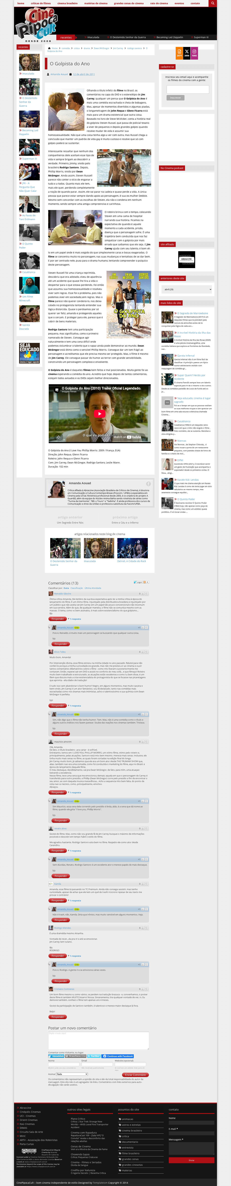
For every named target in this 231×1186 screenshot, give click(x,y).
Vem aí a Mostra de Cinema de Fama (89, 1149)
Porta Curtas (27, 1144)
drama (87, 48)
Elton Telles (60, 651)
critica (77, 48)
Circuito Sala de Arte (31, 1131)
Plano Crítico (78, 1118)
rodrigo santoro (134, 48)
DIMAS (23, 1127)
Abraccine (25, 1107)
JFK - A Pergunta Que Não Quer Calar (28, 186)
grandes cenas (130, 1159)
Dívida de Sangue (79, 1165)
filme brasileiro (130, 1153)
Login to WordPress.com (75, 1056)
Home (55, 48)
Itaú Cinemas (27, 1124)
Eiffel (180, 460)
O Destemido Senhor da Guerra (98, 37)
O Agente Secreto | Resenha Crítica (88, 1173)
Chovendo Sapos (80, 1154)
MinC (23, 1136)
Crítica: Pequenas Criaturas (84, 1157)
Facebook (148, 484)
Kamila (57, 883)
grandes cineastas (132, 1164)
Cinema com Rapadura (84, 1132)
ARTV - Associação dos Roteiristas (38, 1140)
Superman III (172, 37)
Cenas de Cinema (81, 1146)
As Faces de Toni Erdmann (27, 217)
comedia (66, 48)
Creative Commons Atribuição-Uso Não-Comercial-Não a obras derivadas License (37, 1158)
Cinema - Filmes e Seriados (86, 1162)
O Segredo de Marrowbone (192, 313)
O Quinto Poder (26, 245)
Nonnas (181, 440)
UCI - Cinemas (28, 1115)
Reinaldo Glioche (62, 593)
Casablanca (28, 272)
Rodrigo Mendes (62, 927)
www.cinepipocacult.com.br (36, 1162)
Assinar (52, 1074)
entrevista (127, 1147)
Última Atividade (93, 588)
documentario (130, 1141)
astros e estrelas (131, 1124)
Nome (51, 1060)
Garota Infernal (186, 355)
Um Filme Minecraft (26, 298)
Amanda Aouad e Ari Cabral (49, 1153)
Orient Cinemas (29, 1120)
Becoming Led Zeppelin (140, 37)
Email (84, 1060)
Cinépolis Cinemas (30, 1111)
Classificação (77, 588)
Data (66, 588)
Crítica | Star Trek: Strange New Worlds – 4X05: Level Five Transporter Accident (89, 1124)
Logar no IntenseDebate (56, 1056)
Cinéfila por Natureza (83, 1170)
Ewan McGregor (101, 48)
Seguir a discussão (146, 582)
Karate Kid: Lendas (188, 479)
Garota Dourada (24, 326)
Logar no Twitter (94, 1056)
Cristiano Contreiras (64, 988)
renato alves (60, 828)
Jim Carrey (118, 48)
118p (77, 628)
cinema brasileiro (132, 1130)
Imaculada (28, 73)
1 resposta (75, 618)
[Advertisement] (152, 30)
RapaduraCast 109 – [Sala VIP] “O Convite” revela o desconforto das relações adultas (88, 1138)
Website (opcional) (124, 1060)
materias (127, 1170)
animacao (127, 1119)
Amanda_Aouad (65, 627)
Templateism (100, 1182)
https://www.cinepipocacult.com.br (41, 1166)
